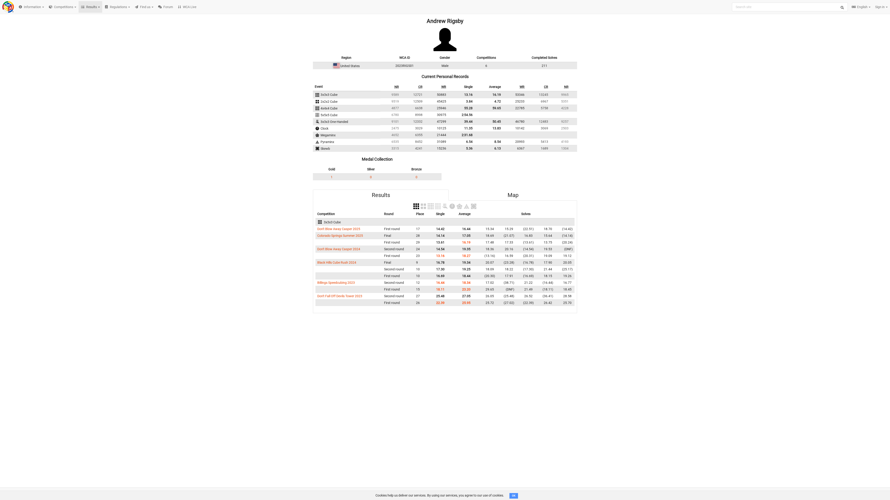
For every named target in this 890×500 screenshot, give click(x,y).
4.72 (497, 101)
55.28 (468, 108)
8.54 (497, 142)
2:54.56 (467, 115)
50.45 (497, 121)
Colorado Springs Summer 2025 (340, 236)
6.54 (469, 142)
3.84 (469, 101)
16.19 (497, 95)
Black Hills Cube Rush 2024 (336, 262)
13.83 (497, 128)
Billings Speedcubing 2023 (336, 282)
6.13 (497, 148)
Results (381, 195)
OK (513, 495)
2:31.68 (467, 135)
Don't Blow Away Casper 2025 (338, 229)
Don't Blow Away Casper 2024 (338, 249)
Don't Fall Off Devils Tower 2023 (339, 296)
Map (513, 195)
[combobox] (790, 7)
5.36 (469, 148)
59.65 (497, 108)
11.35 (468, 128)
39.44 (468, 121)
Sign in (880, 7)
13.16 (468, 95)
